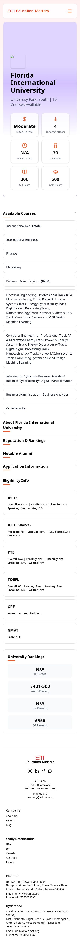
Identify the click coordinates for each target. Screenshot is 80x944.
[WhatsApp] (50, 771)
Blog (9, 825)
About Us (11, 816)
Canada (10, 853)
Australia (11, 858)
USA (8, 844)
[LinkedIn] (36, 771)
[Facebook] (43, 771)
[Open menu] (70, 11)
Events (10, 820)
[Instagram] (30, 771)
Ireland (10, 862)
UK (7, 849)
